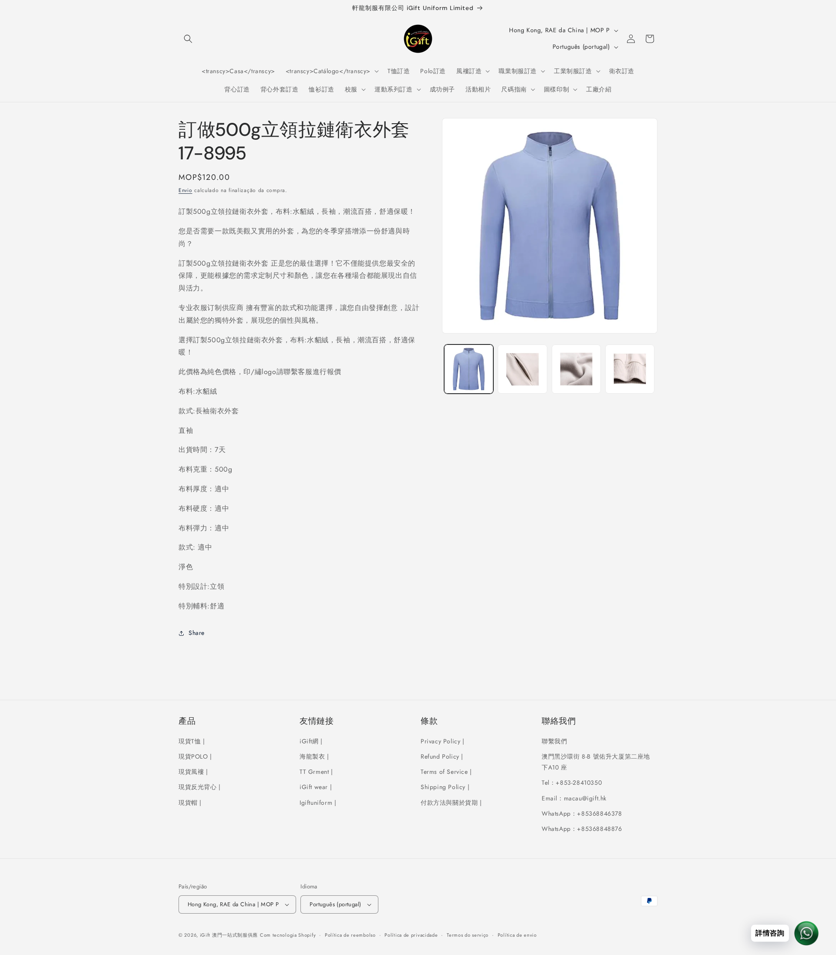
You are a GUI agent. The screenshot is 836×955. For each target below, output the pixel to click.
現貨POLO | (195, 756)
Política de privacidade (411, 934)
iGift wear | (316, 787)
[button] (188, 38)
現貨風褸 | (193, 771)
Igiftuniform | (318, 802)
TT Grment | (316, 771)
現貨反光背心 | (200, 787)
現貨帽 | (190, 802)
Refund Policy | (442, 756)
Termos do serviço (468, 934)
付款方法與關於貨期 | (451, 802)
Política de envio (517, 934)
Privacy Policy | (443, 741)
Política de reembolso (350, 934)
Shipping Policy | (445, 787)
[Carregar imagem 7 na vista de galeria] (576, 369)
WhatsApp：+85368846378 (582, 813)
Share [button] (197, 632)
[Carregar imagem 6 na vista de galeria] (522, 369)
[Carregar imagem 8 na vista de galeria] (629, 369)
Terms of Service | (446, 771)
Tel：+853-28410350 (572, 782)
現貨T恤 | (192, 741)
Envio (185, 190)
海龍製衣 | (314, 756)
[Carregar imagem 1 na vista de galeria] (468, 369)
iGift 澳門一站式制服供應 (229, 934)
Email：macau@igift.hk (574, 798)
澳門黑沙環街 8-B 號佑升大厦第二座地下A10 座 (596, 762)
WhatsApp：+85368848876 (582, 828)
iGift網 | (311, 741)
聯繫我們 (554, 741)
